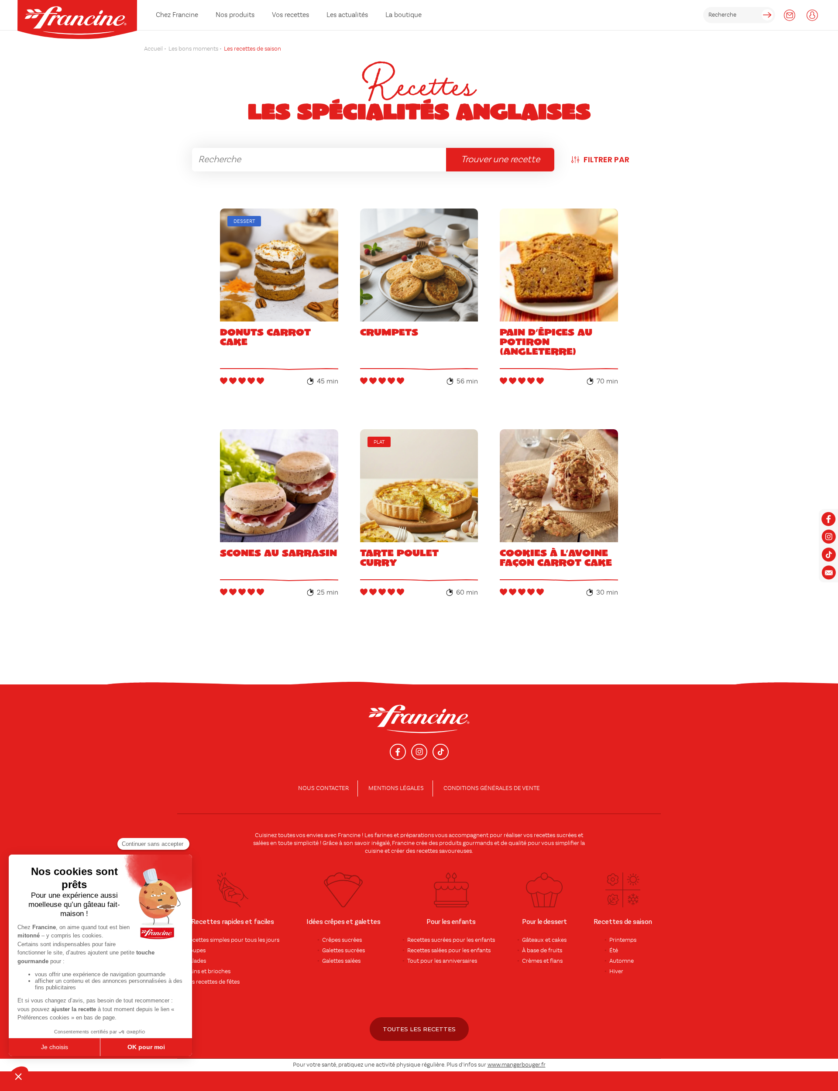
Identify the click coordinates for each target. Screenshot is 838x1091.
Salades (196, 961)
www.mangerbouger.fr (517, 1065)
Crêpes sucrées (342, 940)
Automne (621, 961)
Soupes (196, 950)
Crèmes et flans (542, 961)
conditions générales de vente (491, 788)
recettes (427, 851)
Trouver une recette (500, 159)
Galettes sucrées (343, 950)
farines (383, 835)
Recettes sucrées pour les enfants (451, 940)
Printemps (622, 940)
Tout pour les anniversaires (442, 961)
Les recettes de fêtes (213, 982)
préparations (417, 835)
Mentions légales (396, 788)
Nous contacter (323, 788)
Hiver (616, 971)
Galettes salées (341, 961)
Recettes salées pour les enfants (449, 950)
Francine (349, 835)
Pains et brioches (208, 971)
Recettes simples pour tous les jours (232, 940)
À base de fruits (542, 950)
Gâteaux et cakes (544, 940)
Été (613, 950)
